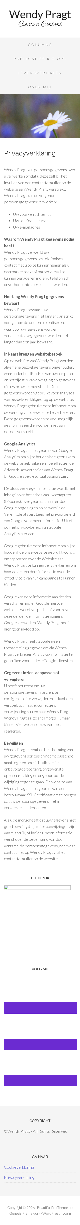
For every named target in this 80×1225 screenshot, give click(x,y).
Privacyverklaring (19, 1177)
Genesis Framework (24, 1213)
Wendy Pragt (40, 20)
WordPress (51, 1213)
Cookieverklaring (19, 1167)
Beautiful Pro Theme (52, 1207)
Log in (66, 1213)
